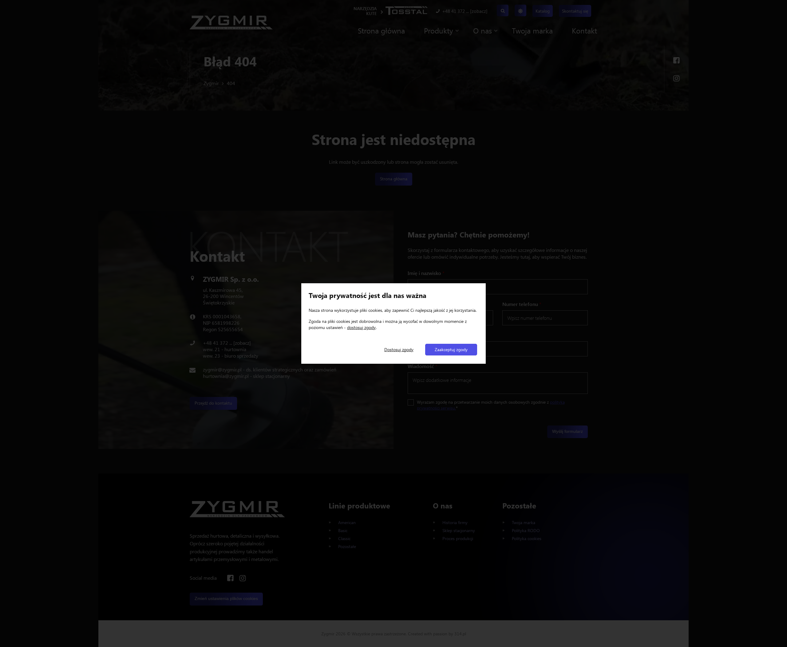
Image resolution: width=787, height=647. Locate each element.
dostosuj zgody (361, 327)
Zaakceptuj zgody (451, 349)
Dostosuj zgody (398, 349)
